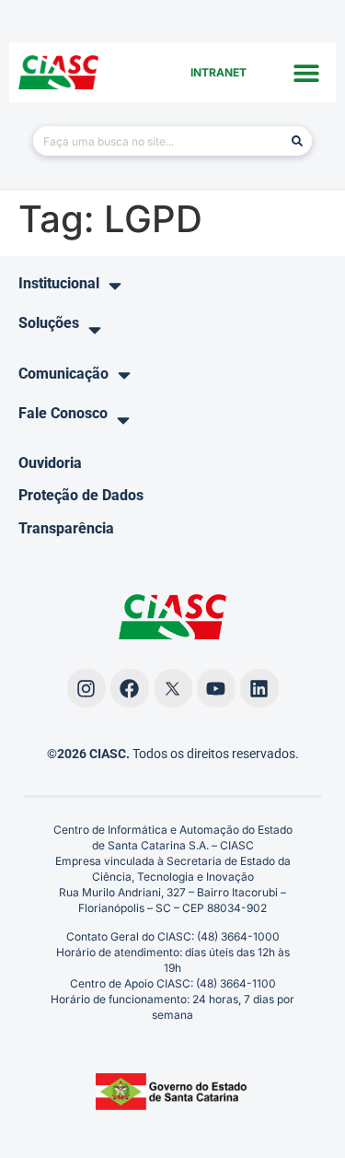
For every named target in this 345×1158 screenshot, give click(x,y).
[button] (306, 72)
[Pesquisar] (297, 141)
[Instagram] (86, 688)
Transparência (66, 528)
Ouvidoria (50, 463)
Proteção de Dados (81, 495)
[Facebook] (129, 688)
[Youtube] (216, 688)
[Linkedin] (259, 688)
